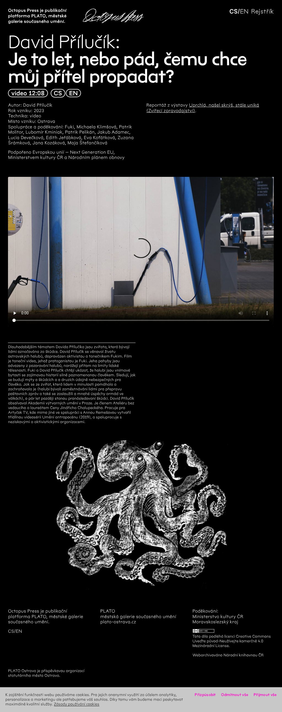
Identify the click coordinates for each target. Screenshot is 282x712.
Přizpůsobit (205, 695)
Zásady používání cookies (76, 704)
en (244, 11)
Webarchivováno (207, 655)
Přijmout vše (265, 695)
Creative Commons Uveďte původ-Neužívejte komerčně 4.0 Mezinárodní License (231, 641)
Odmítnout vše (234, 695)
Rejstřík (262, 11)
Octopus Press (23, 611)
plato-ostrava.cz (118, 622)
